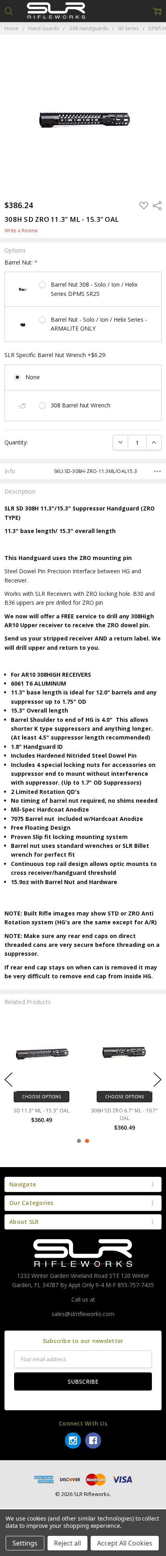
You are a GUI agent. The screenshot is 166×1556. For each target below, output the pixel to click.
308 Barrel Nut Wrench (80, 405)
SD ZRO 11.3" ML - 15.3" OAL (66, 1110)
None (32, 377)
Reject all (67, 1543)
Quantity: (16, 442)
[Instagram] (73, 1440)
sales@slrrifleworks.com (83, 1314)
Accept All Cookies (124, 1543)
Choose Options (65, 1096)
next (157, 1079)
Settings (24, 1543)
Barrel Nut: (20, 262)
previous (8, 1079)
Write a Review (20, 231)
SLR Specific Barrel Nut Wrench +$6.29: (55, 355)
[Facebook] (93, 1440)
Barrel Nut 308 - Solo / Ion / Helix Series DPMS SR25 (94, 289)
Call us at (83, 1299)
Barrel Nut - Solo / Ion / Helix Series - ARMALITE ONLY (99, 324)
